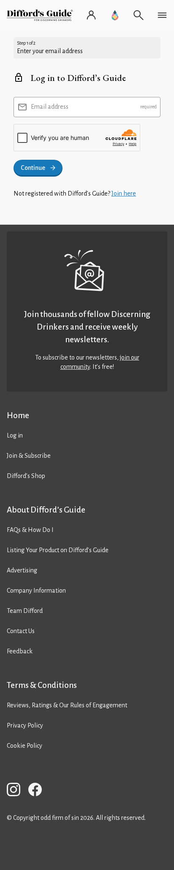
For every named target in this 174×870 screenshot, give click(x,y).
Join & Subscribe (29, 455)
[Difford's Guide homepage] (41, 15)
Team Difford (25, 610)
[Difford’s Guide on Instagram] (17, 791)
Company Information (36, 590)
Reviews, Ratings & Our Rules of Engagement (67, 705)
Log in (15, 435)
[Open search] (138, 15)
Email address (49, 106)
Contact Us (21, 631)
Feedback (20, 651)
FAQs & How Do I (30, 529)
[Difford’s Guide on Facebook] (38, 791)
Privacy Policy (25, 725)
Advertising (22, 570)
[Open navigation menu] (162, 15)
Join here (123, 193)
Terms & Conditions (42, 685)
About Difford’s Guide (46, 509)
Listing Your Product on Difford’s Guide (58, 550)
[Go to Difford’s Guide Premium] (115, 15)
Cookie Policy (24, 745)
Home (18, 415)
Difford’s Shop (26, 476)
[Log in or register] (91, 15)
